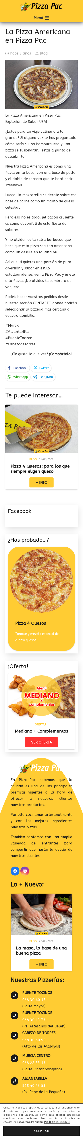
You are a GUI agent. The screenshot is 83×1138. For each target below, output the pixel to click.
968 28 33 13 (34, 1063)
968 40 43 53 (34, 1085)
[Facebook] (15, 871)
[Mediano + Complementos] (41, 676)
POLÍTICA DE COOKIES (57, 1121)
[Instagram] (24, 871)
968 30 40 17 (34, 1000)
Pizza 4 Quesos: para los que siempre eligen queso (40, 469)
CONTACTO (42, 303)
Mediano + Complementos (41, 731)
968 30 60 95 (34, 1040)
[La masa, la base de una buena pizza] (41, 896)
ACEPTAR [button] (41, 1130)
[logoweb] (41, 6)
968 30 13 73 (34, 1020)
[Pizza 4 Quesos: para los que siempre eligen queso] (41, 407)
